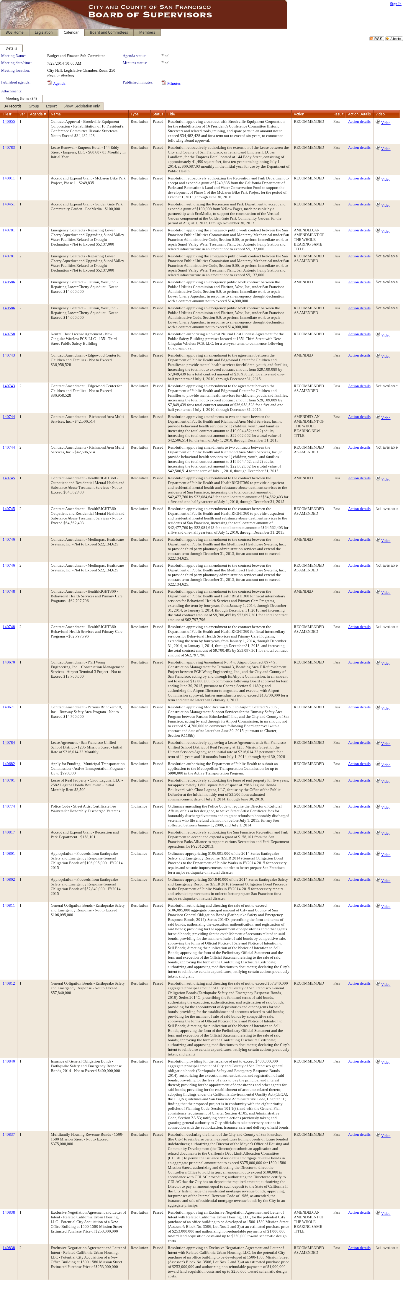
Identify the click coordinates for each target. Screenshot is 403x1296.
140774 (9, 806)
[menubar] (52, 106)
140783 (9, 147)
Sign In (396, 3)
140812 (9, 983)
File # (7, 114)
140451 (9, 204)
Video (386, 122)
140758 (9, 334)
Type (135, 114)
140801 (9, 853)
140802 (9, 879)
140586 (9, 282)
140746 (9, 539)
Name (56, 114)
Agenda (59, 83)
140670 (9, 662)
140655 (9, 121)
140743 (9, 355)
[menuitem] (12, 106)
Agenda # (38, 114)
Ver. (22, 114)
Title (171, 114)
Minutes (174, 83)
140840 (9, 1061)
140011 (9, 178)
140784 (9, 742)
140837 (9, 1134)
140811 (9, 905)
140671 (9, 707)
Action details (359, 121)
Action (299, 114)
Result (338, 114)
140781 (9, 230)
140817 (9, 832)
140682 (9, 763)
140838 (9, 1212)
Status (158, 114)
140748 (9, 591)
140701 (9, 780)
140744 (9, 416)
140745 (9, 478)
